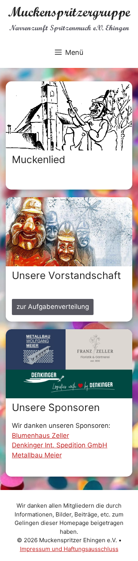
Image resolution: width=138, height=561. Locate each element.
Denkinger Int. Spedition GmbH (59, 445)
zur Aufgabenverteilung (52, 306)
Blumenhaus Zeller (40, 435)
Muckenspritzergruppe (69, 12)
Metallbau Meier (37, 455)
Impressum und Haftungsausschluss (69, 549)
